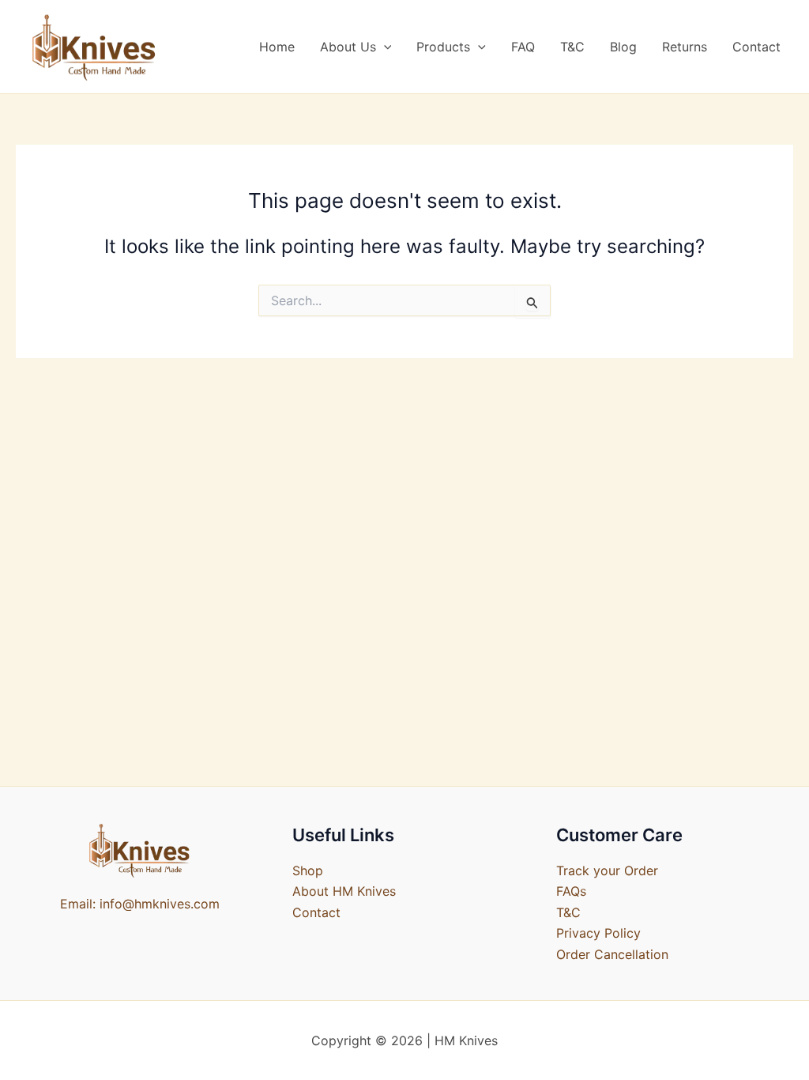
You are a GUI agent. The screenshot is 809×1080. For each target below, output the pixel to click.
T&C (572, 47)
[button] (384, 46)
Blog (623, 47)
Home (277, 47)
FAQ (523, 47)
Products (443, 47)
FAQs (571, 891)
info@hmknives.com (160, 904)
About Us (348, 47)
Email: (78, 904)
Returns (684, 47)
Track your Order (607, 870)
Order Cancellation (612, 954)
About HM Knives (344, 891)
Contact (756, 47)
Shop (307, 870)
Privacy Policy (598, 933)
